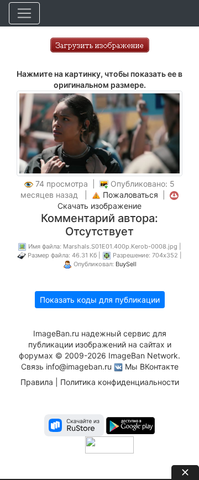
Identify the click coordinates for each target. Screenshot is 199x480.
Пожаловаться (130, 194)
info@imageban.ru (79, 366)
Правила (36, 382)
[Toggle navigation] (24, 13)
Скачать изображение (99, 205)
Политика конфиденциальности (119, 382)
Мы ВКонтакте (152, 366)
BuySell (126, 264)
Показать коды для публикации (100, 299)
